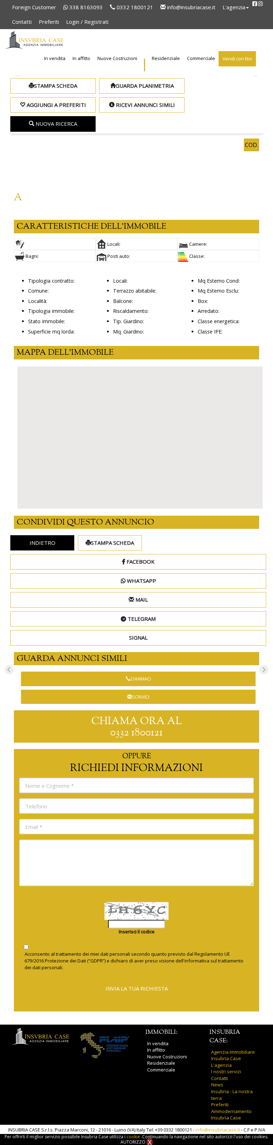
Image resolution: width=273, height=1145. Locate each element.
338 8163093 (85, 7)
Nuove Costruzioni (117, 58)
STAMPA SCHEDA (55, 85)
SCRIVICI (140, 697)
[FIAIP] (104, 1045)
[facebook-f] (254, 3)
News (217, 1084)
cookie (134, 1137)
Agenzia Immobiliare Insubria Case (233, 1055)
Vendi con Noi (237, 58)
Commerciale (201, 58)
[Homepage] (34, 40)
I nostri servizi (226, 1071)
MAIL (141, 599)
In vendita (54, 58)
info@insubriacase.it (190, 7)
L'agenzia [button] (234, 7)
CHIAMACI (140, 678)
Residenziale (166, 58)
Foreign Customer (34, 7)
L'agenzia (221, 1065)
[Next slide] (263, 669)
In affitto (81, 58)
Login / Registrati (87, 21)
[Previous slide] (9, 669)
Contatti (22, 21)
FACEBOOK (140, 561)
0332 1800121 (134, 7)
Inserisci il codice (137, 931)
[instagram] (260, 3)
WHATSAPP (140, 580)
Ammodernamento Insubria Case (231, 1114)
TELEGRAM (141, 618)
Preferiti (49, 21)
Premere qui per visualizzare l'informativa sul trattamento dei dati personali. (108, 974)
